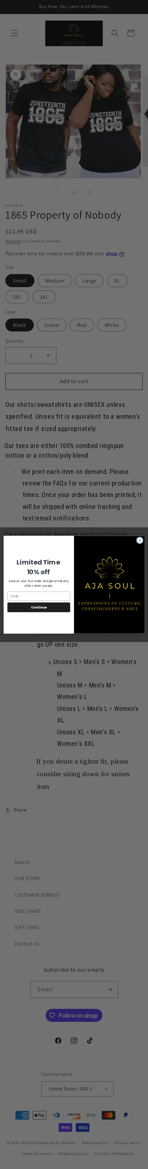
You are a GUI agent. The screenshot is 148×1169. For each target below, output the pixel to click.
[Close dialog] (140, 540)
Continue (39, 607)
